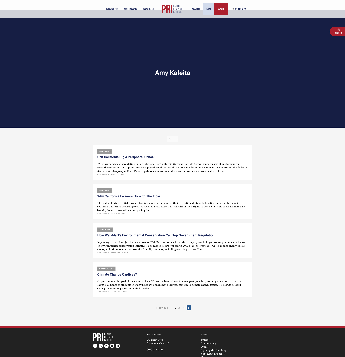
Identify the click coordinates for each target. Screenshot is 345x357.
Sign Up (208, 8)
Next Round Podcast (213, 353)
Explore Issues (112, 8)
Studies (205, 339)
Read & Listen (148, 8)
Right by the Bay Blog (213, 350)
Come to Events (130, 8)
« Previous (162, 308)
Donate (221, 8)
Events (205, 346)
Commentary (208, 343)
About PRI (196, 8)
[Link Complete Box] (172, 162)
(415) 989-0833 (155, 349)
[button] (245, 9)
